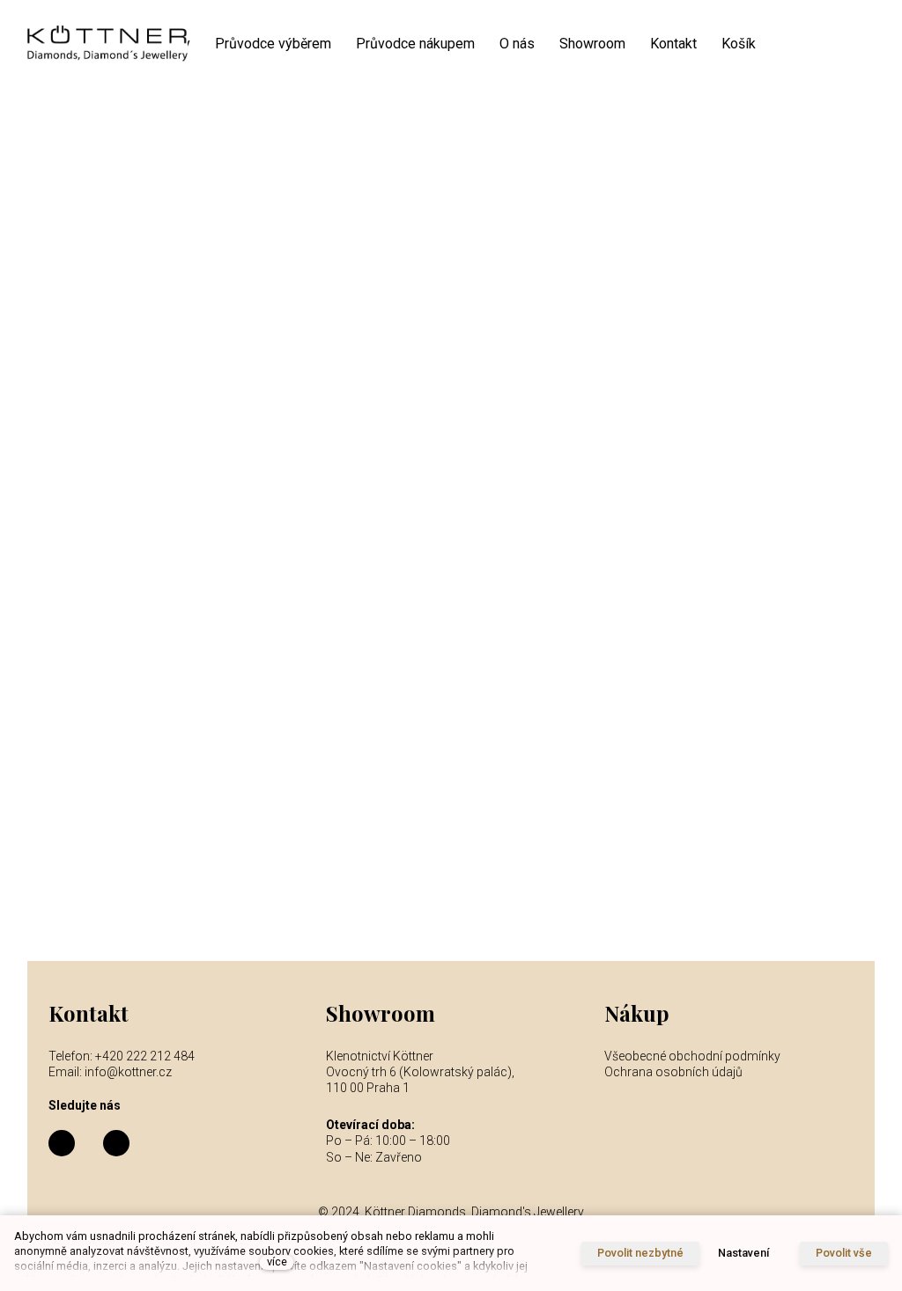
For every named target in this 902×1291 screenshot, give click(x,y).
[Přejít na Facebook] (61, 1143)
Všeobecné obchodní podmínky (692, 1056)
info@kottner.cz (128, 1072)
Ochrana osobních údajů (673, 1072)
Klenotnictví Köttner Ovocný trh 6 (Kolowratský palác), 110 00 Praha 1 (421, 1072)
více (277, 1261)
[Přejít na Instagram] (116, 1143)
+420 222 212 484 (145, 1056)
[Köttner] (108, 44)
